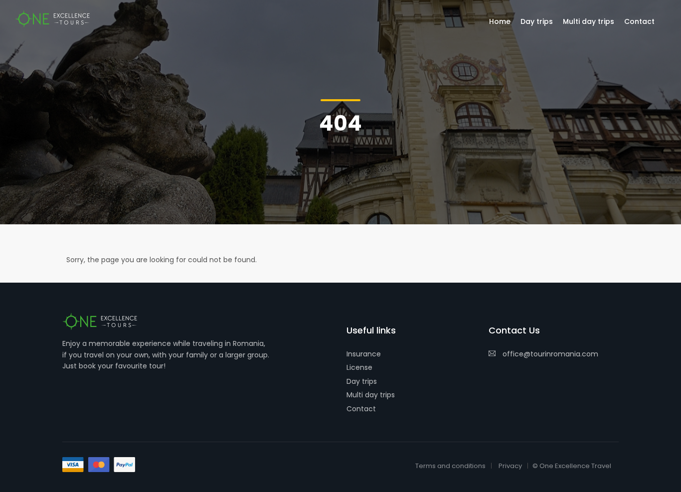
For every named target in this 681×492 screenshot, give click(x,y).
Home (500, 21)
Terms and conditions (450, 466)
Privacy (510, 466)
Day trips (361, 381)
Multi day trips (370, 395)
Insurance (363, 354)
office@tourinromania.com (550, 354)
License (359, 367)
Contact (361, 409)
